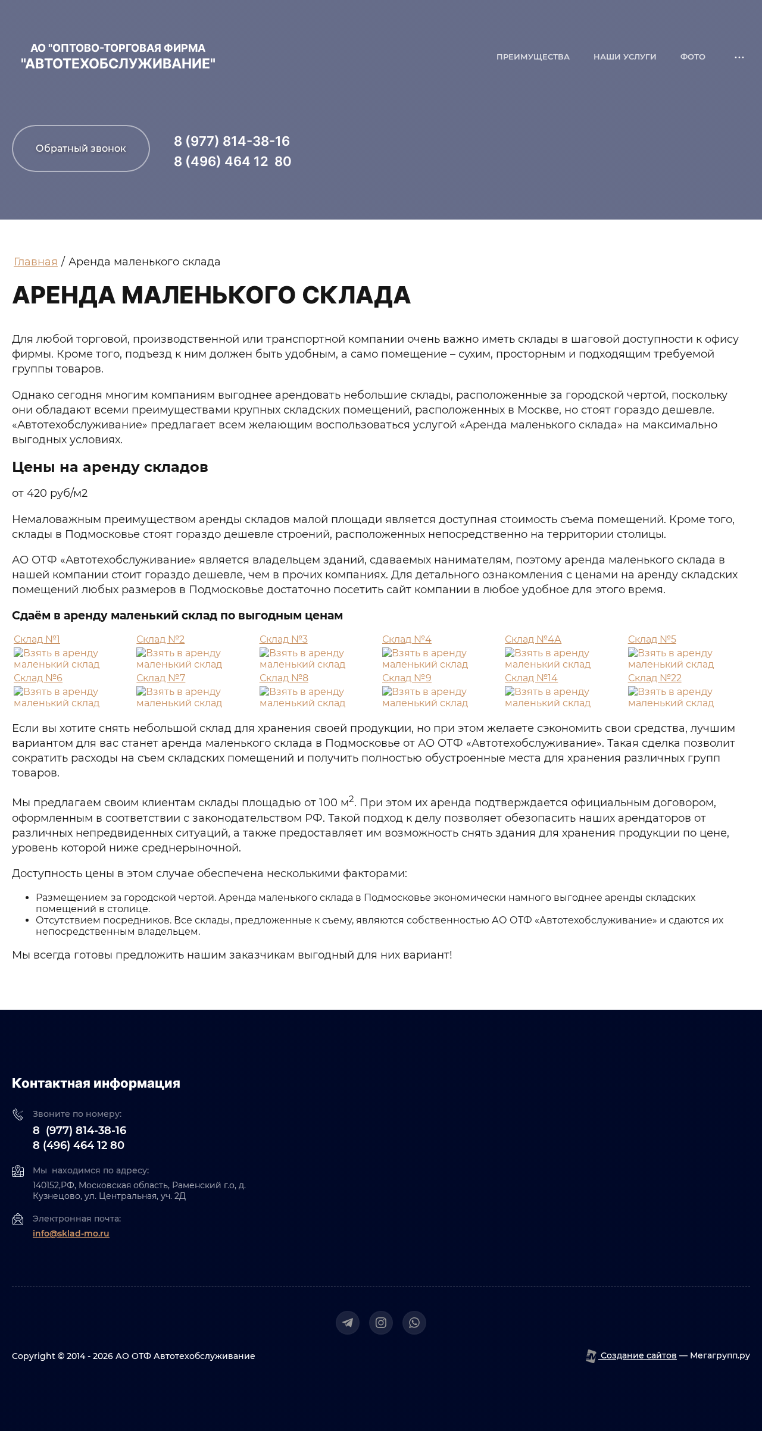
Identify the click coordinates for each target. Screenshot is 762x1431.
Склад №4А (533, 639)
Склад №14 (531, 678)
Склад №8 (284, 678)
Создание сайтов (637, 1355)
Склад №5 (652, 639)
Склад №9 (407, 678)
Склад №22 (655, 678)
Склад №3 (284, 639)
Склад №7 (160, 678)
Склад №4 (407, 639)
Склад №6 (38, 678)
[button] (81, 148)
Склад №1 (37, 639)
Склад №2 (160, 639)
